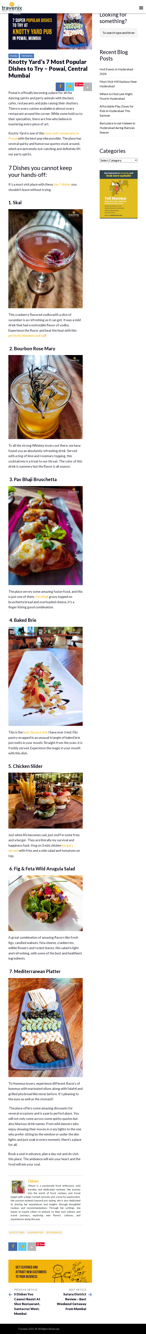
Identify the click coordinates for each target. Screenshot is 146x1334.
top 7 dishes (62, 184)
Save (81, 84)
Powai (13, 55)
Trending (27, 55)
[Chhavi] (18, 1186)
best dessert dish (35, 732)
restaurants (54, 1232)
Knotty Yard (17, 1232)
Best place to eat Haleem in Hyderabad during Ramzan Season (117, 127)
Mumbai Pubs (35, 1232)
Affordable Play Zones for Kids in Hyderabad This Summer (117, 110)
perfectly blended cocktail (26, 336)
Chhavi (33, 1181)
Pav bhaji (42, 597)
